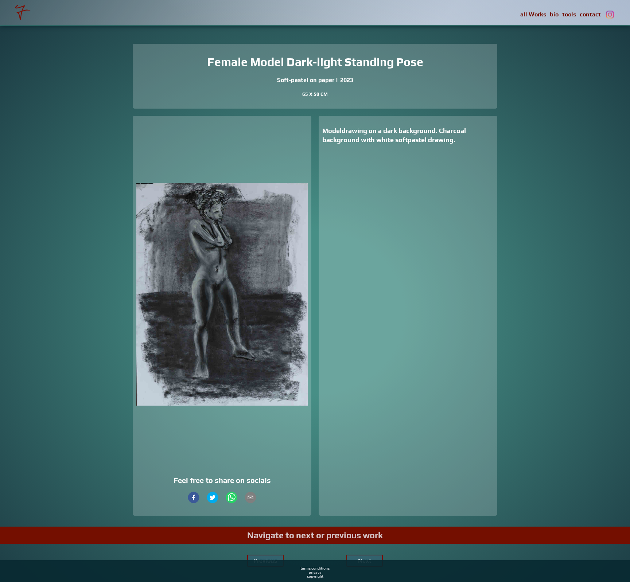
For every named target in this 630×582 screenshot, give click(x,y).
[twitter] (212, 498)
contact (590, 14)
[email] (250, 498)
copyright (315, 576)
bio (554, 14)
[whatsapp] (231, 498)
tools (569, 14)
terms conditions (315, 568)
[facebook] (193, 498)
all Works (533, 14)
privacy (315, 572)
